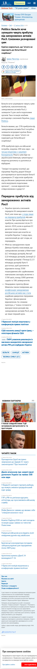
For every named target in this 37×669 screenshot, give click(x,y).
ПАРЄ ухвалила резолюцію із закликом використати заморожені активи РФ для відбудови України (17, 342)
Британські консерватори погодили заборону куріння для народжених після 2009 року (16, 545)
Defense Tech (6, 8)
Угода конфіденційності (10, 588)
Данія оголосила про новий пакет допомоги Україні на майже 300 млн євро (17, 475)
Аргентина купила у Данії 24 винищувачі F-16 (13, 556)
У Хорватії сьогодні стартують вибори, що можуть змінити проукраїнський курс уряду (17, 487)
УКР (29, 3)
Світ (10, 25)
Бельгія (6, 352)
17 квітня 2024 (19, 25)
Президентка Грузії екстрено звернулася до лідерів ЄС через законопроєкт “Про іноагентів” (14, 462)
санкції (15, 352)
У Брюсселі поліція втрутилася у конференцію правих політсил (15, 323)
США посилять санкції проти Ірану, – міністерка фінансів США (17, 332)
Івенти (3, 581)
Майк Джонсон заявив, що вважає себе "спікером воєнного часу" (18, 511)
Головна (4, 25)
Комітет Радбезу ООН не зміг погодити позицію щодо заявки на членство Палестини (17, 523)
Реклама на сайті (7, 579)
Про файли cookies (8, 664)
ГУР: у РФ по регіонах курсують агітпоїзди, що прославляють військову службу (18, 500)
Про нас (4, 576)
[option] (18, 17)
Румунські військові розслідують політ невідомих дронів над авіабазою (17, 534)
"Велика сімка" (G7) (11, 357)
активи (25, 352)
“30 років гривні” (22, 8)
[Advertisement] (19, 378)
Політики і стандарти (9, 586)
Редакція (4, 583)
